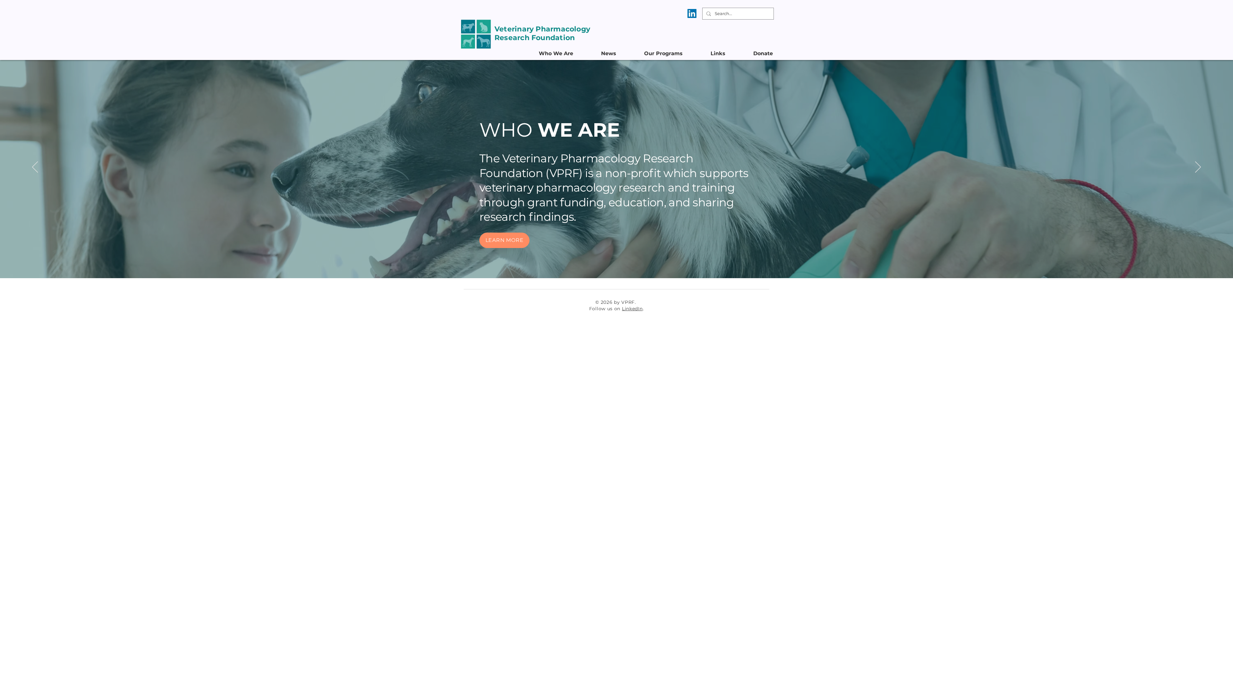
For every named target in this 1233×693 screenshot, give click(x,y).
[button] (565, 53)
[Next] (1198, 167)
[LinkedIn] (691, 13)
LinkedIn (632, 309)
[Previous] (35, 167)
